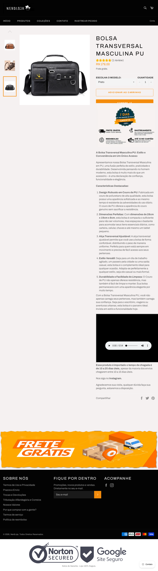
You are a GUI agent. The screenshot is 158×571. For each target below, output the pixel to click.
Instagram (115, 378)
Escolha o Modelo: (108, 77)
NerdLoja (14, 534)
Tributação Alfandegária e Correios (22, 500)
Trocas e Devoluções (14, 495)
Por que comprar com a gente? (19, 509)
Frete (98, 69)
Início (6, 21)
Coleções (43, 21)
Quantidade (145, 77)
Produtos (23, 21)
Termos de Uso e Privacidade (19, 485)
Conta (152, 21)
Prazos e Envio (11, 490)
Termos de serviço (13, 514)
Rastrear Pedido (86, 21)
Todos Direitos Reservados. (31, 534)
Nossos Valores (11, 504)
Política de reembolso (15, 519)
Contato (62, 21)
